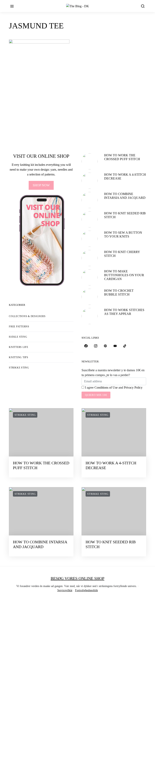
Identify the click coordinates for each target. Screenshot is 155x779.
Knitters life (18, 347)
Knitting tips (18, 357)
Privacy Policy (133, 387)
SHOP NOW (41, 185)
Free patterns (19, 326)
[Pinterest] (105, 345)
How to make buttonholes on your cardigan (124, 275)
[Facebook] (86, 345)
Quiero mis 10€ (96, 394)
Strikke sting (19, 367)
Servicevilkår (64, 590)
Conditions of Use (106, 387)
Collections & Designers (27, 316)
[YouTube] (115, 345)
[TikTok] (124, 345)
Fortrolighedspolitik (86, 590)
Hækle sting (18, 336)
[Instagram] (95, 345)
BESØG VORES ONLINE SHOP (77, 578)
